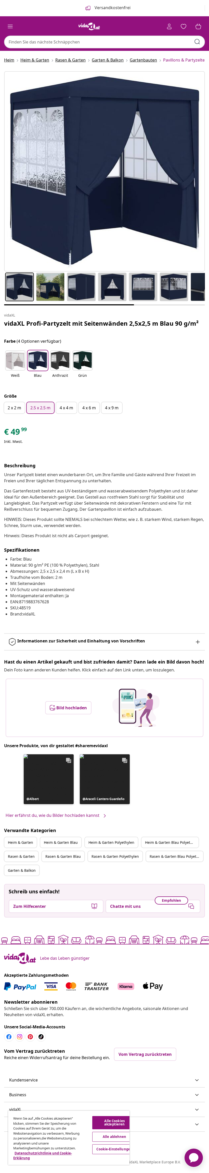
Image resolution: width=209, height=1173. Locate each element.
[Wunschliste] (183, 26)
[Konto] (169, 26)
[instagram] (19, 1036)
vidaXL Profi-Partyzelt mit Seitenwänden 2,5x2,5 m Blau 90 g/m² (101, 323)
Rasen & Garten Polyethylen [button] (115, 856)
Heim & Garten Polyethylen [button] (111, 842)
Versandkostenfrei (112, 7)
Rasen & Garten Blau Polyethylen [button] (176, 856)
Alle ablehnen (114, 1136)
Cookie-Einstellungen (114, 1149)
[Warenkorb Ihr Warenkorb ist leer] (198, 26)
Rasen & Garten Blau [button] (63, 856)
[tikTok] (41, 1036)
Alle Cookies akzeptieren (114, 1122)
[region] (68, 1138)
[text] (16, 433)
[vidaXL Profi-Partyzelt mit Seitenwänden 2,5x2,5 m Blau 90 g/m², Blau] (104, 171)
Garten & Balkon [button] (22, 870)
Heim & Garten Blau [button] (61, 842)
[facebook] (8, 1036)
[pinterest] (30, 1036)
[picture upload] (136, 707)
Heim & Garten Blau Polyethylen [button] (172, 842)
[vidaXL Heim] (89, 26)
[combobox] (104, 42)
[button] (15, 367)
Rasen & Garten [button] (21, 856)
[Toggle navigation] (10, 26)
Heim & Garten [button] (20, 842)
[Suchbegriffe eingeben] (197, 42)
